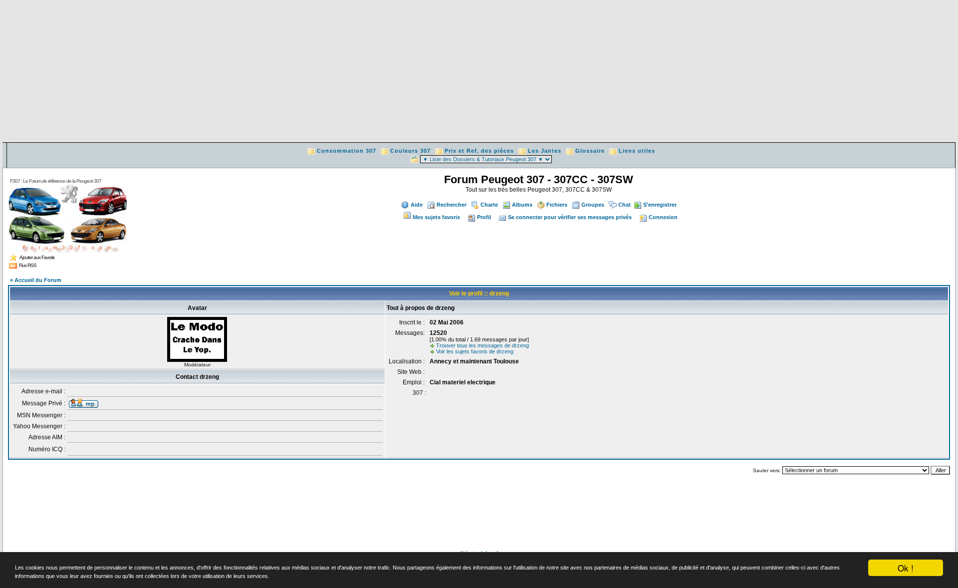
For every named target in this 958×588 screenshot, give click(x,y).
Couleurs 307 (410, 151)
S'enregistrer (660, 205)
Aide (417, 205)
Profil (484, 217)
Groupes (592, 205)
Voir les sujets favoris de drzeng (474, 351)
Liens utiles (637, 151)
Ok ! (906, 568)
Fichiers (556, 205)
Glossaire (590, 151)
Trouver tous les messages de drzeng (482, 345)
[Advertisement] (479, 72)
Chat (624, 205)
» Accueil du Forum (35, 280)
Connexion (663, 217)
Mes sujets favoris (436, 217)
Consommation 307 (346, 151)
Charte (489, 205)
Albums (522, 205)
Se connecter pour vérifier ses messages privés (570, 217)
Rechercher (452, 205)
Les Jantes (544, 151)
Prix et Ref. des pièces (479, 151)
